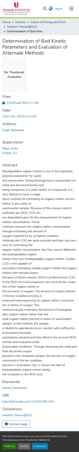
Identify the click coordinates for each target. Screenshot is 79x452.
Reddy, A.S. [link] (10, 153)
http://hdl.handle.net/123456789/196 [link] (28, 402)
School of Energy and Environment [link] (49, 22)
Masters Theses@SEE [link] (22, 27)
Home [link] (6, 22)
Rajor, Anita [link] (10, 148)
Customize (40, 446)
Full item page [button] (18, 424)
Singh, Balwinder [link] (13, 130)
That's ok (10, 446)
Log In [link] (58, 9)
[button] (16, 8)
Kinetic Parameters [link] (15, 388)
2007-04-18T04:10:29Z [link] (19, 116)
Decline (24, 446)
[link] (39, 103)
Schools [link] (20, 22)
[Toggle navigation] (71, 8)
